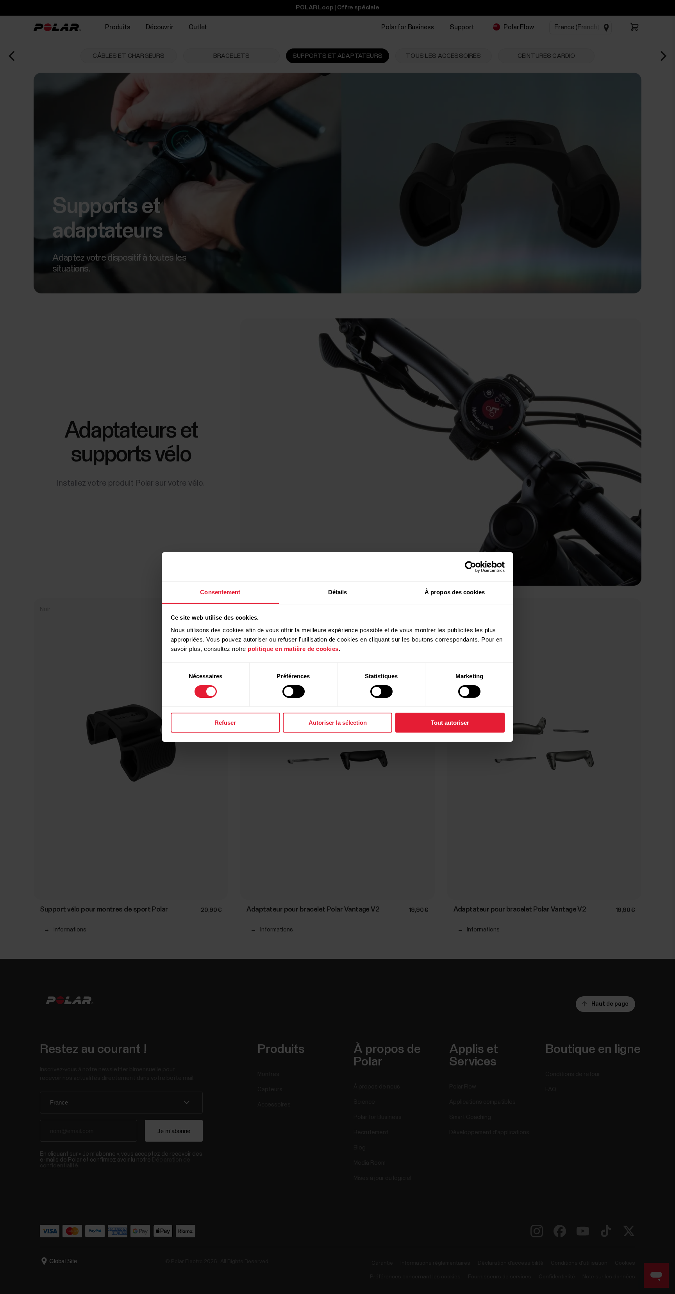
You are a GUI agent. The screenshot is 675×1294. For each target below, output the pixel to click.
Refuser (225, 723)
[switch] (293, 691)
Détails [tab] (337, 592)
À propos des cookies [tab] (455, 592)
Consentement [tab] (220, 592)
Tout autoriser (450, 723)
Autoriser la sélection (338, 723)
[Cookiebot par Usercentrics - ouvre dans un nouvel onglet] (470, 566)
